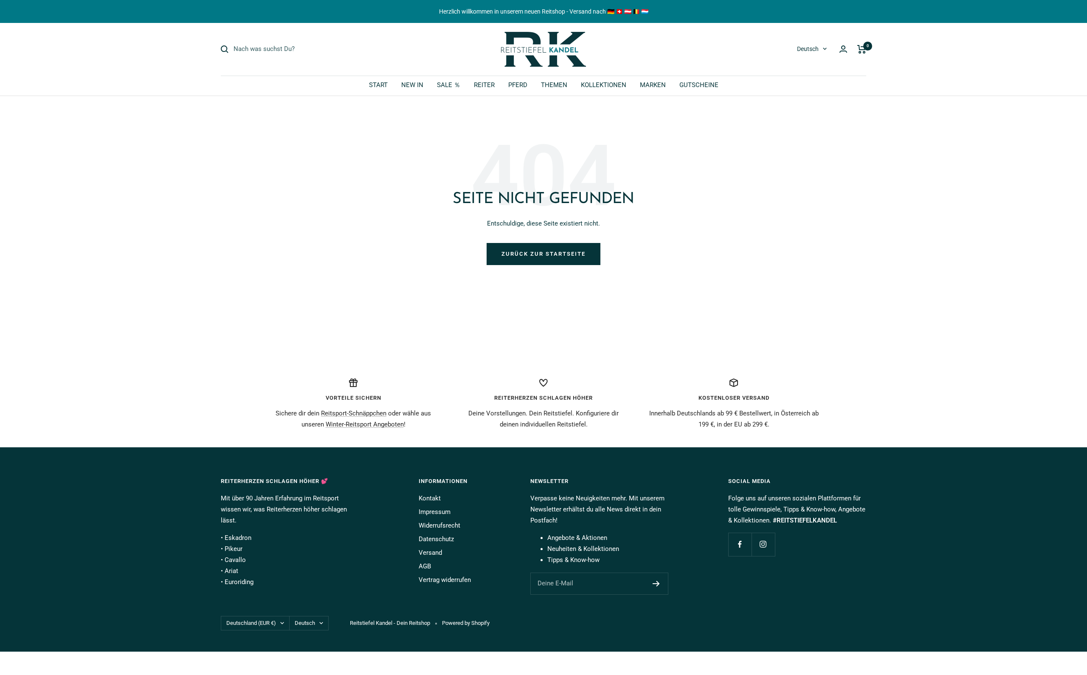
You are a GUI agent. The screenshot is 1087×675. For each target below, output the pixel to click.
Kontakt (430, 498)
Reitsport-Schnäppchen (353, 413)
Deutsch (808, 48)
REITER (484, 85)
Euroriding (239, 582)
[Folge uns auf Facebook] (740, 544)
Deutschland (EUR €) (251, 623)
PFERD (517, 85)
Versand (430, 552)
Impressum (435, 512)
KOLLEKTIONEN (603, 85)
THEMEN (554, 85)
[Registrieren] (656, 584)
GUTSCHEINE (698, 85)
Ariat (231, 571)
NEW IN (412, 85)
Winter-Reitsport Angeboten (365, 424)
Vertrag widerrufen (445, 580)
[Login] (843, 49)
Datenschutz (436, 539)
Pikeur (233, 549)
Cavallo (235, 560)
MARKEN (653, 85)
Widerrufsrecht (439, 525)
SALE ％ (448, 85)
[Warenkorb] (861, 49)
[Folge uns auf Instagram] (763, 544)
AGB (425, 566)
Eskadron (238, 538)
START (378, 85)
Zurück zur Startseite (543, 254)
